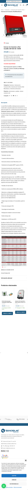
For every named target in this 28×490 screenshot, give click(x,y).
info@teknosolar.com (10, 448)
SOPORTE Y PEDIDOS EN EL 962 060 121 (14, 1)
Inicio (2, 9)
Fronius (16, 303)
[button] (26, 460)
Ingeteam (3, 303)
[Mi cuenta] (23, 5)
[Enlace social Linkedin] (15, 96)
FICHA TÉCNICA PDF (5, 273)
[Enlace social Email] (13, 96)
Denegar (14, 479)
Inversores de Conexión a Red (17, 9)
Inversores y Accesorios (15, 88)
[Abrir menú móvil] (1, 5)
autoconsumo (12, 91)
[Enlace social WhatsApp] (17, 96)
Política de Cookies (9, 487)
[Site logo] (11, 5)
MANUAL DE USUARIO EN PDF (7, 270)
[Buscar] (20, 5)
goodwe (17, 91)
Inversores (7, 9)
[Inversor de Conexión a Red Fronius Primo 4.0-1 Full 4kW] (20, 294)
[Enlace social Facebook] (10, 96)
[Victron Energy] (20, 419)
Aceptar (14, 475)
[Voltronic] (7, 419)
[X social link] (11, 96)
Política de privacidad (18, 487)
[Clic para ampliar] (4, 35)
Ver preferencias (14, 484)
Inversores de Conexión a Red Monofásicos (11, 11)
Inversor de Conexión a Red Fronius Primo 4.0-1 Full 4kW (20, 302)
